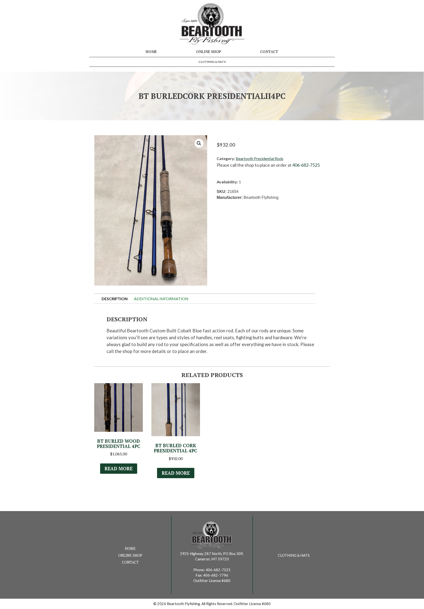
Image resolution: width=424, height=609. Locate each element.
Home (151, 51)
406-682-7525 (306, 165)
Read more (118, 469)
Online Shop (208, 51)
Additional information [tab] (161, 298)
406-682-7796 (215, 575)
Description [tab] (115, 298)
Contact (269, 51)
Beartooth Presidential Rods (259, 158)
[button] (199, 143)
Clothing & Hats (212, 62)
